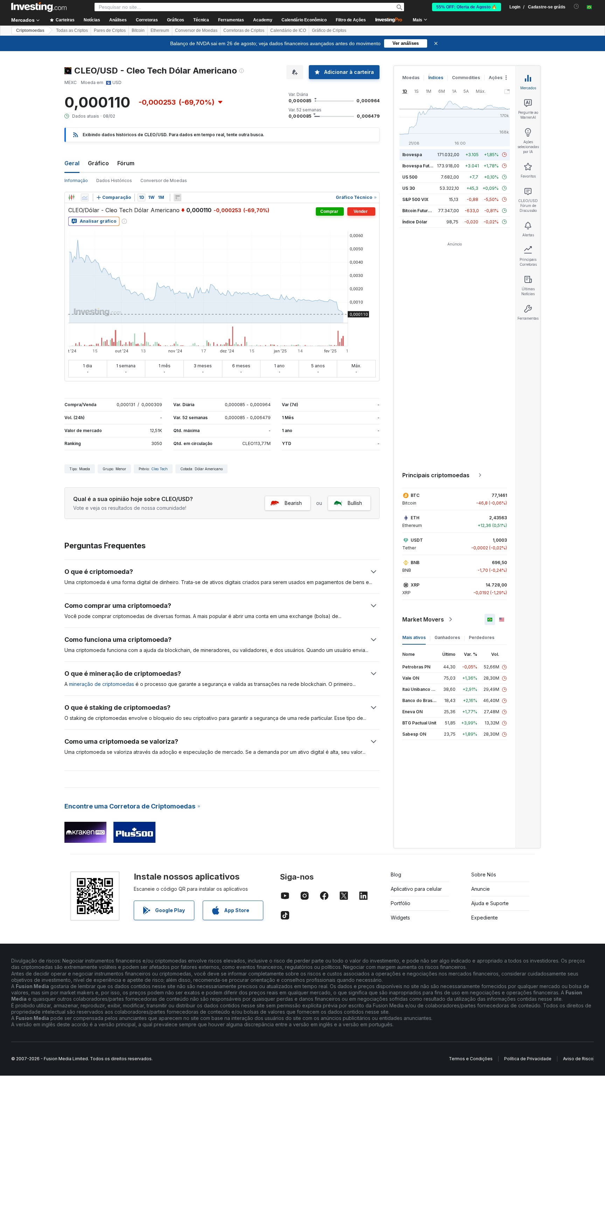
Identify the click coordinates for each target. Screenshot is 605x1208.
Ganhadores (447, 637)
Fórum (125, 163)
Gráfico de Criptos (329, 30)
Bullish (355, 503)
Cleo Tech (159, 469)
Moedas (410, 77)
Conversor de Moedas (196, 30)
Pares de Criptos (110, 30)
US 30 (408, 188)
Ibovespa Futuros (420, 165)
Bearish (293, 503)
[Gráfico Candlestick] (71, 197)
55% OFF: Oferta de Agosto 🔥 (466, 7)
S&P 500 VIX (415, 199)
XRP (415, 585)
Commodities (466, 77)
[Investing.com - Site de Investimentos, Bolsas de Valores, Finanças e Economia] (39, 7)
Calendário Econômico (304, 20)
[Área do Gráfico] (85, 197)
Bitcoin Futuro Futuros (424, 210)
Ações (495, 77)
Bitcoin (138, 30)
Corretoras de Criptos (243, 30)
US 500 (409, 177)
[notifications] (576, 6)
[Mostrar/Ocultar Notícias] (177, 197)
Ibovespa (412, 154)
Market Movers (423, 619)
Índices (435, 77)
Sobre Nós (483, 874)
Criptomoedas (30, 30)
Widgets (400, 918)
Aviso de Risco (578, 1058)
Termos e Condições (471, 1058)
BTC (415, 495)
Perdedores (481, 637)
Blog (396, 874)
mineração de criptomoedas (101, 684)
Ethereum (160, 30)
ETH (415, 517)
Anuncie (480, 889)
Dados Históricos (114, 180)
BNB (415, 562)
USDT (417, 540)
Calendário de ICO (288, 30)
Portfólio (400, 903)
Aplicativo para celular (416, 889)
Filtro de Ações (351, 20)
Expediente (484, 918)
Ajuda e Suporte (490, 903)
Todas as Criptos (72, 30)
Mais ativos (414, 637)
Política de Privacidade (527, 1058)
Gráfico (98, 163)
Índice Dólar (414, 221)
